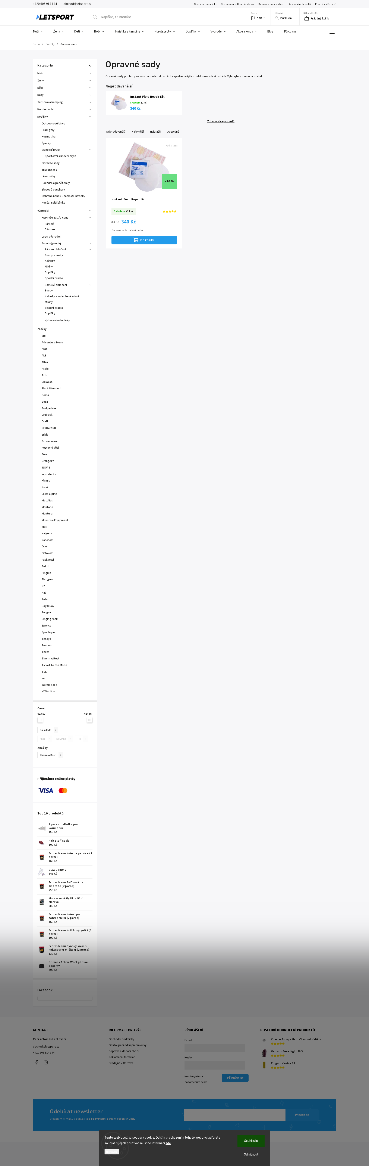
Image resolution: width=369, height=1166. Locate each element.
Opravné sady (51, 163)
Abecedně (173, 132)
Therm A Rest (50, 755)
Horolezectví (45, 109)
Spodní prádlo (54, 278)
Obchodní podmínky (205, 4)
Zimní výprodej (51, 243)
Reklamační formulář (299, 4)
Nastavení (111, 1152)
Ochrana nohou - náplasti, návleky (63, 196)
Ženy (40, 80)
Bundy (49, 290)
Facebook (36, 1062)
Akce (45, 739)
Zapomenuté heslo (195, 1082)
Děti (40, 88)
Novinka (63, 739)
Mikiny (49, 267)
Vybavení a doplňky (57, 320)
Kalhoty (50, 261)
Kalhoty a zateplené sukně (62, 296)
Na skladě (48, 730)
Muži (40, 73)
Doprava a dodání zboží (271, 4)
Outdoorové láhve (54, 123)
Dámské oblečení (56, 285)
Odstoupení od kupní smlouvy (237, 4)
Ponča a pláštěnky (53, 203)
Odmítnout (251, 1154)
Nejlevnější (138, 132)
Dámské (50, 229)
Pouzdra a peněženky (56, 183)
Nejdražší (155, 132)
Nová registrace (193, 1076)
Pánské (49, 224)
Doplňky (42, 117)
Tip (81, 739)
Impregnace (49, 170)
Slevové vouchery (53, 190)
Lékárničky (49, 176)
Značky (42, 329)
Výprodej (43, 211)
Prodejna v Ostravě (325, 4)
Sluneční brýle (51, 150)
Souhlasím (251, 1141)
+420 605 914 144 (43, 1053)
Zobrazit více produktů (220, 121)
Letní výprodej (51, 237)
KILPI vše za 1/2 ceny (55, 218)
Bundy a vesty (54, 255)
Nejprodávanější (115, 132)
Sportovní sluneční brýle (60, 156)
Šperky (46, 143)
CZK (259, 18)
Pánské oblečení (55, 249)
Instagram (45, 1062)
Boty (40, 95)
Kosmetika (49, 136)
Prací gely (48, 130)
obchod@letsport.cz (46, 1047)
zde (168, 1143)
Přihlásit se (302, 1115)
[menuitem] (40, 32)
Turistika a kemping (50, 102)
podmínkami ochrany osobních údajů (113, 1119)
